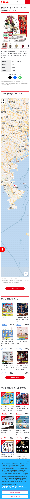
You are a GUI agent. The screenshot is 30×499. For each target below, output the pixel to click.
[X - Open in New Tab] (10, 77)
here (12, 467)
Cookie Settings (15, 492)
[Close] (28, 461)
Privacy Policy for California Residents (12, 486)
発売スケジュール (15, 377)
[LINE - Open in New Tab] (20, 77)
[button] (15, 186)
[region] (15, 479)
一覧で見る (15, 288)
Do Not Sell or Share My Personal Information (14, 488)
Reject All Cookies (15, 496)
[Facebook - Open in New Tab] (15, 77)
